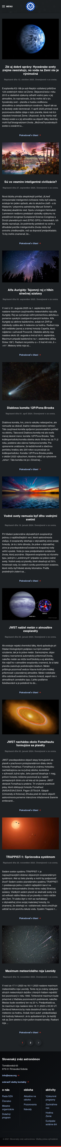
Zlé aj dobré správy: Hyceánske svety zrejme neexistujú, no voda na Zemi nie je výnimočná (30, 70)
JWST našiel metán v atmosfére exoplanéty (30, 629)
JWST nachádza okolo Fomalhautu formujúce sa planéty (30, 743)
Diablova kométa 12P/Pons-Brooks (30, 408)
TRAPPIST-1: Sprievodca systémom (30, 857)
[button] (7, 6)
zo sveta (52, 79)
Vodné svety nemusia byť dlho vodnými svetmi (30, 517)
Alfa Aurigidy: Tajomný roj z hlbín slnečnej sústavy (30, 291)
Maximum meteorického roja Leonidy (30, 971)
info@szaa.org (9, 1075)
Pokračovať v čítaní (28, 135)
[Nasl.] (39, 1043)
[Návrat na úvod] (30, 6)
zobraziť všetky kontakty (14, 1081)
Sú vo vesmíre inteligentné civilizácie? (30, 182)
